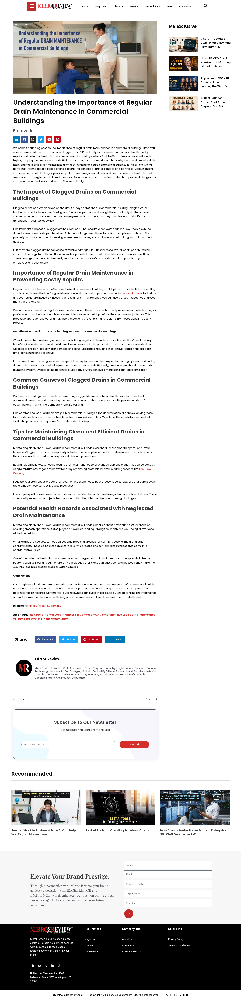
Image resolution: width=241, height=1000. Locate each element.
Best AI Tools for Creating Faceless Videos (117, 830)
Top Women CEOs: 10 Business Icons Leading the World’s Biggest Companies (215, 82)
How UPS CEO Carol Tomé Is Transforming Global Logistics (216, 63)
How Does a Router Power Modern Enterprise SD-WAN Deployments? (193, 832)
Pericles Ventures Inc (45, 973)
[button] (45, 639)
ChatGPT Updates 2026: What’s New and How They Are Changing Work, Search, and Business (216, 43)
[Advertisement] (193, 163)
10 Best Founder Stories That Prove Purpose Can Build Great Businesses (213, 102)
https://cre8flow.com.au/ (45, 606)
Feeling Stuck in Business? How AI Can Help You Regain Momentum (43, 832)
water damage (132, 293)
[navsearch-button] (206, 6)
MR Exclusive (183, 26)
